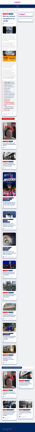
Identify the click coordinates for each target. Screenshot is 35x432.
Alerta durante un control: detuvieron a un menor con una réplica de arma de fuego (9, 225)
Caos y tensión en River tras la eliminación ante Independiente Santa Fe (9, 144)
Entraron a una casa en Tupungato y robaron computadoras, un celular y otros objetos (8, 358)
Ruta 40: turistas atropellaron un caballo (11, 10)
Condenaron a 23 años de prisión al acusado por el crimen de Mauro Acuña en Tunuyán (9, 315)
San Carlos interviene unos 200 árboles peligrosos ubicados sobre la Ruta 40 (9, 296)
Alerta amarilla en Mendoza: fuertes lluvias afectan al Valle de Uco (25, 413)
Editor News (14, 429)
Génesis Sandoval (7, 417)
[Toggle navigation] (17, 6)
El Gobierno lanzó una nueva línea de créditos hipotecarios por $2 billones (9, 274)
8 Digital (5, 23)
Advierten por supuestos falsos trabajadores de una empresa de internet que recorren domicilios (9, 413)
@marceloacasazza (10, 102)
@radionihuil (7, 100)
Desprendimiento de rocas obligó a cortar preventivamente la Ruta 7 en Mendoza (9, 253)
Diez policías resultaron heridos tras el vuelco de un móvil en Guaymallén (9, 338)
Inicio (3, 10)
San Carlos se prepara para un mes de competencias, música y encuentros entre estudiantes (9, 204)
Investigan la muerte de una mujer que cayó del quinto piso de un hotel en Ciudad (9, 165)
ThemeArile (10, 430)
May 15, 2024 (7, 110)
